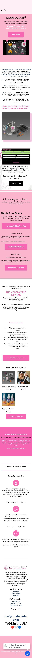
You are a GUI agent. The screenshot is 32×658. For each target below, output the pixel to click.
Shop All (16, 592)
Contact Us (16, 601)
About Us (16, 595)
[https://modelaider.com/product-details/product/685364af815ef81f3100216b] (16, 126)
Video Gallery (16, 593)
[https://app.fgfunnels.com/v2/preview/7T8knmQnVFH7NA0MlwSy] (16, 156)
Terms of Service (16, 605)
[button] (1, 10)
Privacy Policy (16, 603)
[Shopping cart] (5, 10)
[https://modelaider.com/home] (16, 568)
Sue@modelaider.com (16, 618)
